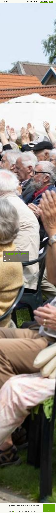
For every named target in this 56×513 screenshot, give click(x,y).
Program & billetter (44, 1)
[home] (6, 1)
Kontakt (51, 1)
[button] (28, 2)
